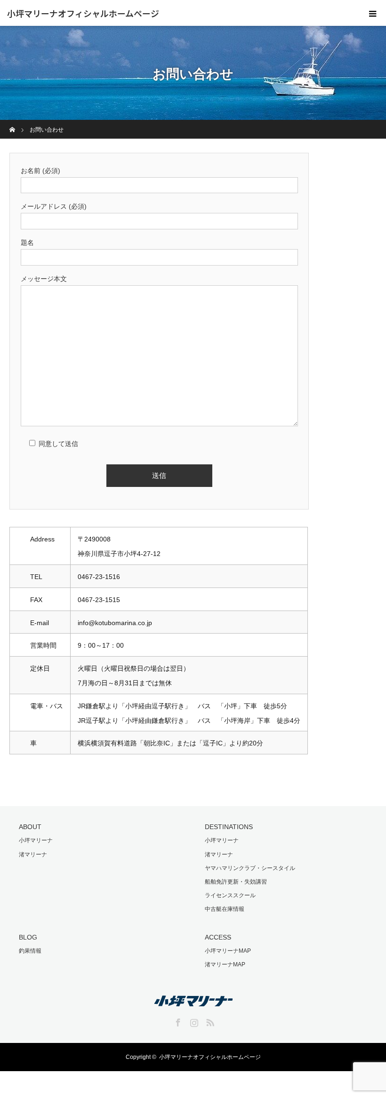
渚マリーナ (33, 854)
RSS (209, 1021)
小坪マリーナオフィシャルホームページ (83, 13)
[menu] (373, 13)
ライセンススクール (230, 895)
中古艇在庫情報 (224, 909)
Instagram (193, 1021)
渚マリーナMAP (225, 964)
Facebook (177, 1021)
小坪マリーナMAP (228, 951)
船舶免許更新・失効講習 (236, 881)
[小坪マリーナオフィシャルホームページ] (193, 999)
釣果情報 (30, 951)
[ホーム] (12, 123)
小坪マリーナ (36, 840)
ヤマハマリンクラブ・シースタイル (250, 868)
